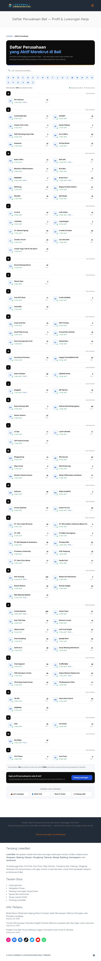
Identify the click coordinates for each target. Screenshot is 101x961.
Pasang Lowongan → (82, 777)
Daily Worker (49, 866)
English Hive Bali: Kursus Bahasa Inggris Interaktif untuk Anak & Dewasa (39, 930)
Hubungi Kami (15, 885)
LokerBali (9, 36)
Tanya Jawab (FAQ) (18, 897)
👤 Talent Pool (37, 794)
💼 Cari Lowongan (17, 794)
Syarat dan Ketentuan (19, 894)
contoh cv (45, 869)
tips (56, 869)
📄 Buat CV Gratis (59, 794)
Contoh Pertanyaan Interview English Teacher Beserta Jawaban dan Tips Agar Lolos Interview (50, 923)
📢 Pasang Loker (80, 794)
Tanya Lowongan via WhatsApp (50, 834)
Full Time (28, 866)
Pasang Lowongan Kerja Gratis (23, 891)
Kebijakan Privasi (17, 888)
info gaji (36, 869)
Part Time (37, 866)
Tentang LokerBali (17, 900)
